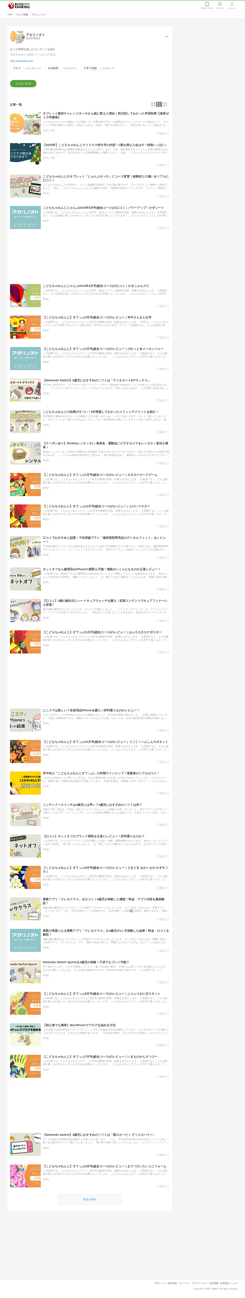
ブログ (17, 68)
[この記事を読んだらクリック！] (163, 133)
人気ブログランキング (19, 6)
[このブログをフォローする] (23, 83)
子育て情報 (90, 68)
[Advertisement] (90, 256)
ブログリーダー (200, 1283)
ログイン (220, 8)
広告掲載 (213, 1283)
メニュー (232, 8)
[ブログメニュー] (166, 36)
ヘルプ (234, 1283)
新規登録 (172, 1283)
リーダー (206, 8)
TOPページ (160, 1283)
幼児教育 (53, 68)
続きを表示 (89, 1199)
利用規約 (224, 1283)
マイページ (184, 1283)
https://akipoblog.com (21, 60)
